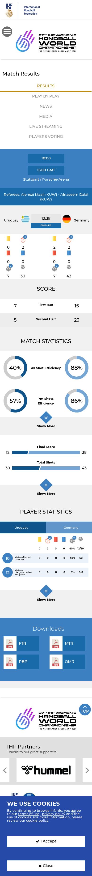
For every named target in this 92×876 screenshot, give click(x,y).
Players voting (46, 136)
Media (45, 116)
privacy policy (53, 814)
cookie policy (37, 820)
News (46, 106)
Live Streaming (45, 126)
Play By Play (45, 96)
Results (45, 86)
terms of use (28, 814)
